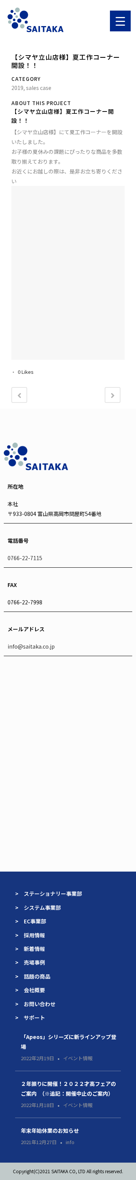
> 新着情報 (30, 948)
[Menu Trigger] (120, 21)
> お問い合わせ (35, 1004)
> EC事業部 (30, 921)
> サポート (30, 1017)
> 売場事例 (32, 962)
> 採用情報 (30, 935)
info (70, 1142)
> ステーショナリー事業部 (48, 893)
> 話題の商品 (32, 976)
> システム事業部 (38, 907)
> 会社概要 (30, 990)
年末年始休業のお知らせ (50, 1130)
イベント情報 (78, 1058)
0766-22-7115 (25, 558)
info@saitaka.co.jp (31, 646)
